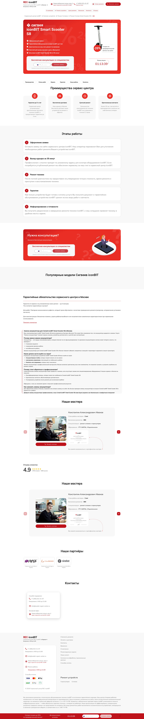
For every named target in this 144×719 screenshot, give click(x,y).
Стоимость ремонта (67, 637)
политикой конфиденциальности (62, 68)
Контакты (88, 10)
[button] (118, 432)
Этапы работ (42, 82)
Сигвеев (74, 681)
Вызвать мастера (52, 444)
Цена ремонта (72, 10)
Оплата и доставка (67, 640)
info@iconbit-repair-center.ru (41, 606)
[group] (31, 562)
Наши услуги (65, 655)
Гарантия (62, 82)
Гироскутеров (65, 681)
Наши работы (74, 82)
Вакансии (81, 10)
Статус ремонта (99, 4)
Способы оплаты (66, 663)
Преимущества (29, 82)
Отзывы (95, 10)
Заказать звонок (114, 4)
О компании (49, 10)
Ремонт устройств (61, 10)
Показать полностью (30, 322)
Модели (53, 82)
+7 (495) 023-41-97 (82, 3)
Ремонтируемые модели (68, 652)
